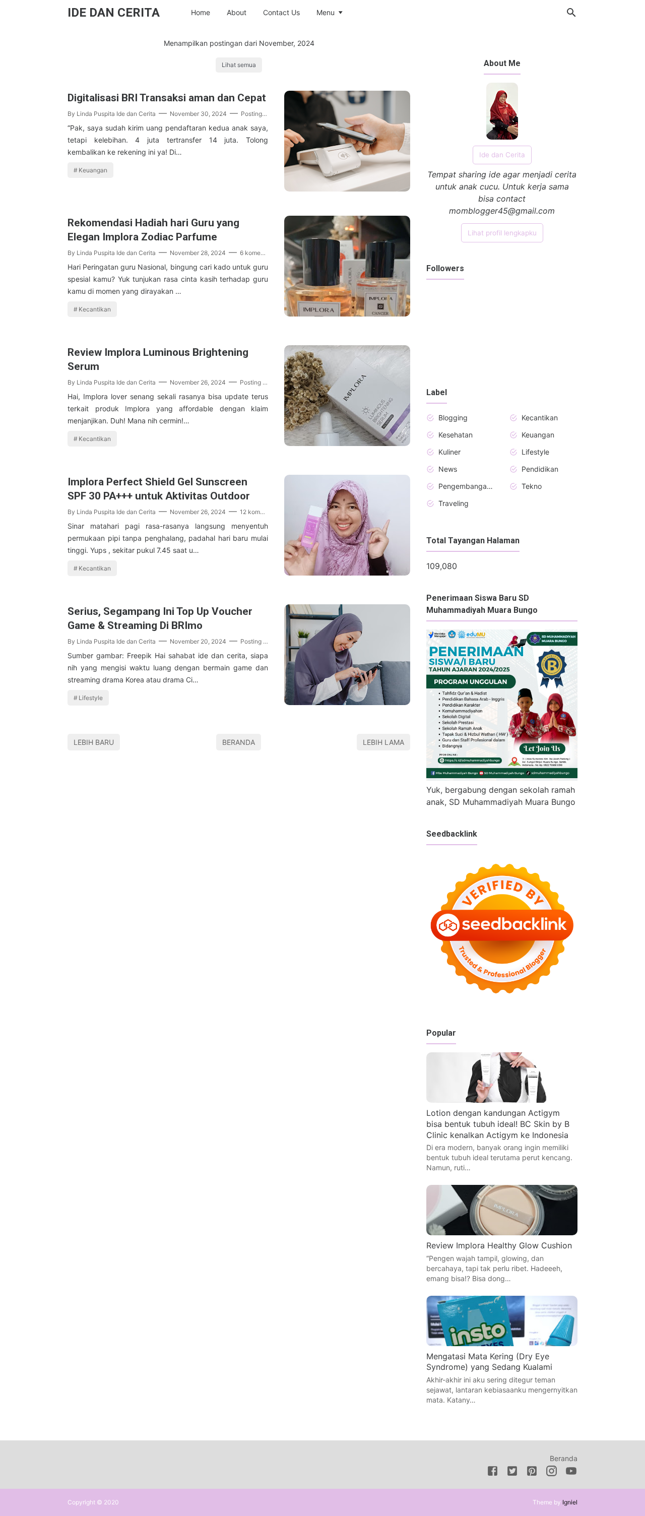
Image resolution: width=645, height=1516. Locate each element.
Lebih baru (94, 742)
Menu (325, 12)
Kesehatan (455, 434)
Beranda (238, 742)
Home (200, 12)
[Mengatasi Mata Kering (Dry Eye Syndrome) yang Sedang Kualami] (501, 1343)
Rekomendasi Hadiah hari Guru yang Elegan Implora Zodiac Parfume (153, 230)
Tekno (532, 486)
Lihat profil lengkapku (502, 233)
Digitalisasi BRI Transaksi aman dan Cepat (167, 98)
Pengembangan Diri (466, 486)
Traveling (453, 503)
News (447, 469)
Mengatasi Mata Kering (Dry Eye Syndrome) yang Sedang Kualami (489, 1361)
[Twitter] (512, 1473)
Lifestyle (91, 698)
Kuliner (449, 452)
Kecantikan (95, 309)
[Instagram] (551, 1473)
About (236, 12)
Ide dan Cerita (114, 13)
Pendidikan (540, 469)
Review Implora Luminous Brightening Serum (158, 359)
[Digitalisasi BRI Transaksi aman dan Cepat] (347, 188)
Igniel (569, 1502)
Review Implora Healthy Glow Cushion (499, 1245)
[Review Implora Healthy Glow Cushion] (501, 1232)
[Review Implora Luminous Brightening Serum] (347, 443)
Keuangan (93, 170)
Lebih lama (383, 742)
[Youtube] (571, 1473)
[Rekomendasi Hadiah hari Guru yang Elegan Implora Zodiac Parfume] (347, 313)
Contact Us (281, 12)
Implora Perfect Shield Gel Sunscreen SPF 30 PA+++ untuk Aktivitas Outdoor (159, 489)
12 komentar (257, 512)
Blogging (453, 417)
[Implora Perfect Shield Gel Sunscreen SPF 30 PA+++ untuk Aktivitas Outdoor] (347, 572)
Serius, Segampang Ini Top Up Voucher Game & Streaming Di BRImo (160, 618)
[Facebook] (492, 1473)
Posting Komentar (266, 113)
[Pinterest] (532, 1473)
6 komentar (256, 253)
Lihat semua (239, 65)
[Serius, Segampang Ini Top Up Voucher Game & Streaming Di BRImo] (347, 702)
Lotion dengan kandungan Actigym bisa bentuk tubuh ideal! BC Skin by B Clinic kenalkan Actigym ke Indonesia (497, 1124)
